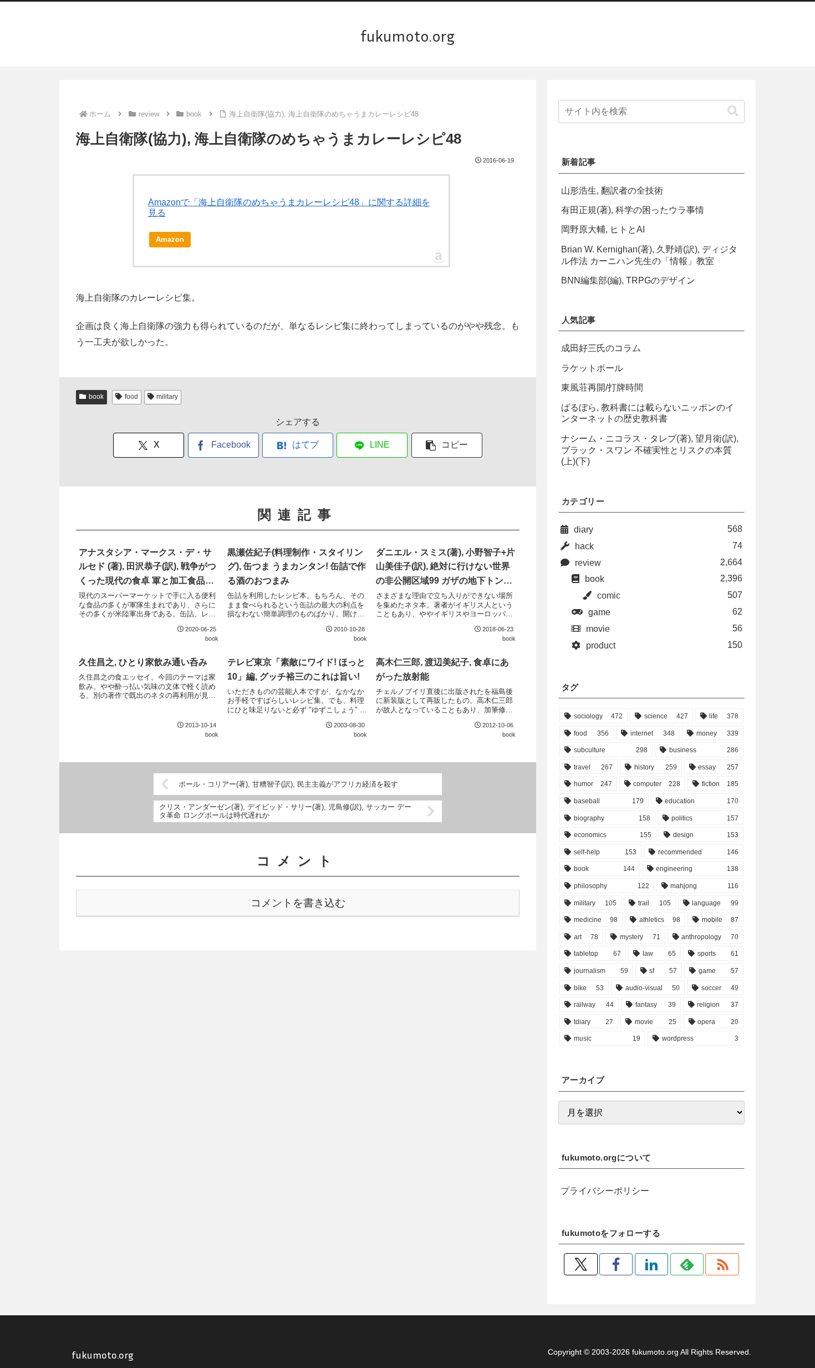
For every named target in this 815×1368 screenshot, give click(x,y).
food (131, 397)
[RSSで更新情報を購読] (721, 1264)
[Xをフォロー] (580, 1264)
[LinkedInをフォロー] (651, 1264)
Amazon (170, 239)
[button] (446, 445)
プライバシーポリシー (605, 1190)
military (167, 397)
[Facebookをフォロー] (616, 1264)
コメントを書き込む (298, 903)
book (96, 397)
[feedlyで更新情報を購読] (687, 1264)
